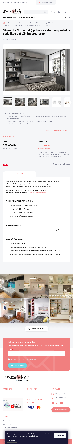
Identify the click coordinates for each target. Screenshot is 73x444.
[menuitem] (10, 17)
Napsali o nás (7, 424)
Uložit (6, 164)
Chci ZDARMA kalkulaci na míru (57, 130)
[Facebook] (52, 402)
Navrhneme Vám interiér (10, 428)
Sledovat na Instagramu (38, 329)
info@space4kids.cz (61, 394)
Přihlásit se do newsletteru (17, 365)
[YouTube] (61, 402)
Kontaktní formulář (61, 409)
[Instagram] (56, 402)
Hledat (45, 12)
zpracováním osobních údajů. (27, 359)
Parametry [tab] (52, 174)
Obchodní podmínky (19, 2)
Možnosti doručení (44, 148)
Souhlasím (60, 435)
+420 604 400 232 (60, 398)
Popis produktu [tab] (19, 174)
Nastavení (12, 441)
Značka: (7, 41)
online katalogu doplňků (38, 193)
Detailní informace (9, 136)
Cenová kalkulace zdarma (10, 421)
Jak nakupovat (7, 2)
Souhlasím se (23, 359)
